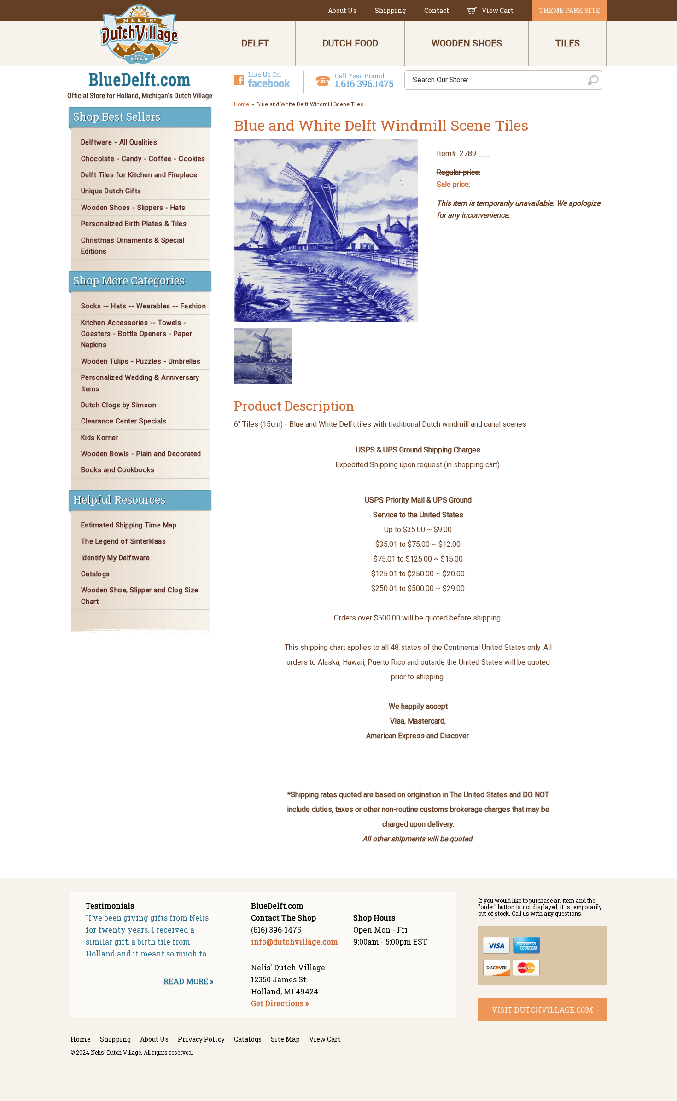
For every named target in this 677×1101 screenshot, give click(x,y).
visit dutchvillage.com (542, 1009)
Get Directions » (280, 1003)
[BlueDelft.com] (140, 52)
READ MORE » (188, 981)
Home (241, 104)
